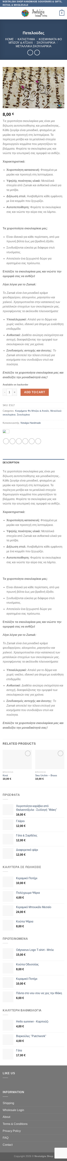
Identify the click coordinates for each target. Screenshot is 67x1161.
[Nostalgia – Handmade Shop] (33, 13)
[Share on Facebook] (12, 441)
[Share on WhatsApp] (6, 441)
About (6, 1116)
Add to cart (34, 392)
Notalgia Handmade (31, 423)
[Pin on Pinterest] (32, 441)
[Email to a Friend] (25, 441)
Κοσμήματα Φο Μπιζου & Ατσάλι (32, 411)
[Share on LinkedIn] (38, 441)
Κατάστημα (26, 39)
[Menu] (5, 13)
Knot (5, 775)
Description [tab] (11, 462)
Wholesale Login (13, 1110)
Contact (8, 1144)
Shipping (8, 1103)
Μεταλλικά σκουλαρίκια (33, 46)
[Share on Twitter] (19, 441)
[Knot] (17, 759)
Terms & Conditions (15, 1123)
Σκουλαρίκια (46, 42)
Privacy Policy (12, 1130)
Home (9, 39)
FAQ (5, 1137)
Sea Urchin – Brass (46, 775)
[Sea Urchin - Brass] (49, 759)
